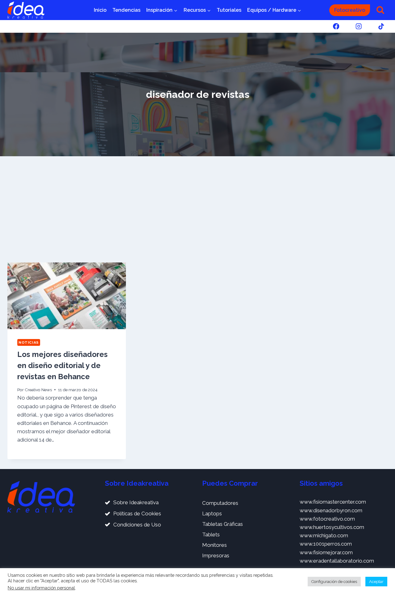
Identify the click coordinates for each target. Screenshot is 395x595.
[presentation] (66, 295)
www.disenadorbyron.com (331, 510)
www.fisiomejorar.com (326, 552)
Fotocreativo (349, 10)
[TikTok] (381, 26)
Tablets (211, 534)
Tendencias (126, 10)
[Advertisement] (197, 209)
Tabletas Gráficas (222, 524)
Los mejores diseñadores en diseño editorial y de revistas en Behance (62, 365)
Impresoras (215, 555)
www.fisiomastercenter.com (333, 502)
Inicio (100, 10)
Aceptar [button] (376, 581)
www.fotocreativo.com (327, 519)
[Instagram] (358, 26)
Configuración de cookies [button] (334, 581)
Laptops (212, 513)
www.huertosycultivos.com (332, 527)
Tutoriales (229, 10)
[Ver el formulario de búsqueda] (380, 10)
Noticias (29, 342)
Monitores (214, 545)
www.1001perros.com (326, 544)
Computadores (220, 503)
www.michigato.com (324, 535)
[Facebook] (336, 26)
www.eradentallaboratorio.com (337, 561)
